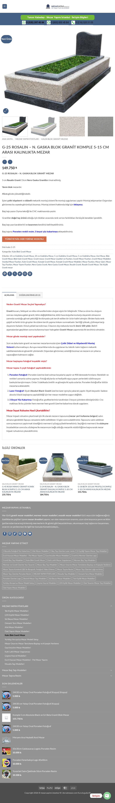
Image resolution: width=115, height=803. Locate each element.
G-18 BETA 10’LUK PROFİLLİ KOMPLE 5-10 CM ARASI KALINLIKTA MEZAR (94, 487)
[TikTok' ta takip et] (14, 534)
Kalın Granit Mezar (29, 262)
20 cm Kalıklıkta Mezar (44, 256)
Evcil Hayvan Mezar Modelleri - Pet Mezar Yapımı (23, 555)
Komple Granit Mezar (46, 262)
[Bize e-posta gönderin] (20, 534)
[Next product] (4, 162)
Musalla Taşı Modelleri (67, 574)
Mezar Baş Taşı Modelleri (47, 565)
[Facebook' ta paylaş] (9, 273)
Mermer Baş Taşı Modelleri (85, 560)
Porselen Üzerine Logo (12, 578)
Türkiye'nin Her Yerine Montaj (24, 239)
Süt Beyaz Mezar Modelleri (60, 578)
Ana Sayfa (7, 139)
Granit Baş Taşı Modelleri (13, 560)
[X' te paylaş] (14, 273)
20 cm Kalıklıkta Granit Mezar (22, 256)
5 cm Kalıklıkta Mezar (87, 256)
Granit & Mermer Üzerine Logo (84, 555)
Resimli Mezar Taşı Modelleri (34, 578)
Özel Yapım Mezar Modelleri (14, 588)
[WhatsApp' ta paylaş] (4, 273)
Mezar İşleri (100, 262)
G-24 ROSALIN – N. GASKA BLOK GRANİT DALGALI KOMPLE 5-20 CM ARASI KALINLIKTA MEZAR (56, 489)
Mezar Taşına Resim (65, 569)
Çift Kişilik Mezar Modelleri (70, 583)
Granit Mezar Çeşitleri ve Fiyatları (58, 259)
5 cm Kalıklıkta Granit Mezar (65, 256)
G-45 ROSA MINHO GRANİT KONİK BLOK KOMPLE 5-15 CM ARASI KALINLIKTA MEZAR (18, 489)
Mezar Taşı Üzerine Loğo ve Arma (89, 569)
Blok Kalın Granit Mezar (23, 259)
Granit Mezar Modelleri (101, 259)
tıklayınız (78, 204)
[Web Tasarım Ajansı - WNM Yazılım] (57, 799)
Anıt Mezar (100, 256)
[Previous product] (10, 162)
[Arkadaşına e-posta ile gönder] (25, 273)
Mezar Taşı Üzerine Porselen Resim (17, 574)
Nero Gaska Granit (39, 264)
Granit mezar (39, 259)
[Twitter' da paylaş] (20, 273)
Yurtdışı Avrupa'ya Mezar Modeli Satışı (18, 583)
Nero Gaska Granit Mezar (58, 264)
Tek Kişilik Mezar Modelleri (84, 578)
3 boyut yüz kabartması (46, 232)
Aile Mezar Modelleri (40, 551)
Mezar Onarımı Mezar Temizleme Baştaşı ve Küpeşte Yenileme (85, 565)
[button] (4, 6)
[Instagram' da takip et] (9, 534)
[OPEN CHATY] (107, 795)
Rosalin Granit (75, 264)
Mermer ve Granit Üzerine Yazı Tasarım (18, 565)
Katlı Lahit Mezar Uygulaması (59, 560)
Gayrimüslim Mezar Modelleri (57, 555)
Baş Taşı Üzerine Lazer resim (63, 551)
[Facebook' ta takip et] (4, 534)
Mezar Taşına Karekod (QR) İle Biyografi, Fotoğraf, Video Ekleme (29, 569)
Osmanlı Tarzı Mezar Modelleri (90, 574)
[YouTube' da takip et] (30, 534)
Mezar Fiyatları (88, 262)
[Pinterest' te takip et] (25, 534)
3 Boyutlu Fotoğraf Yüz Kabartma (16, 551)
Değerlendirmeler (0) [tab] (29, 295)
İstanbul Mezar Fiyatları (11, 262)
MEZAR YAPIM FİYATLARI (27, 139)
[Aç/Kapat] (111, 606)
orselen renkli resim (24, 232)
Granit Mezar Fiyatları (82, 259)
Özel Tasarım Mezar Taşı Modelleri (97, 583)
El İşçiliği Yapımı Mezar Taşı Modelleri (92, 551)
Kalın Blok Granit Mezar (54, 139)
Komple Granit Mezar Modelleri (68, 262)
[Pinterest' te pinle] (30, 273)
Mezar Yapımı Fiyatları (22, 264)
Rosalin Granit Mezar (90, 264)
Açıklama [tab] (9, 295)
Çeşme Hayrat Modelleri (47, 583)
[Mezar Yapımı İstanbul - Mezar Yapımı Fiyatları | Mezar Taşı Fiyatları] (57, 6)
